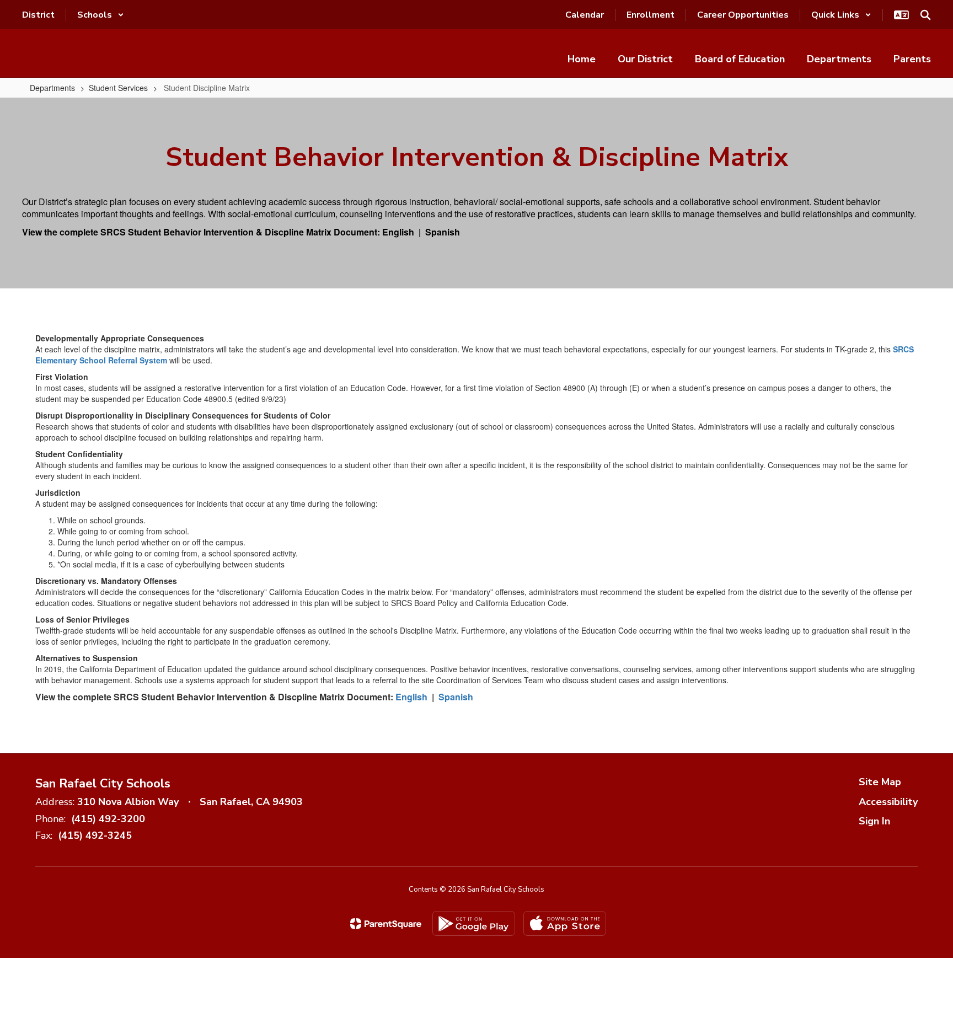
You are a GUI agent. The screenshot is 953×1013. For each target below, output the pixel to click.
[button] (100, 15)
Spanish (442, 232)
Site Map (880, 782)
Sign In (874, 821)
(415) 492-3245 (95, 835)
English (398, 232)
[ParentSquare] (385, 923)
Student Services (118, 87)
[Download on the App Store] (564, 923)
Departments (52, 87)
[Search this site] (925, 14)
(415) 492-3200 (108, 819)
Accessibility (888, 801)
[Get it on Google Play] (473, 923)
